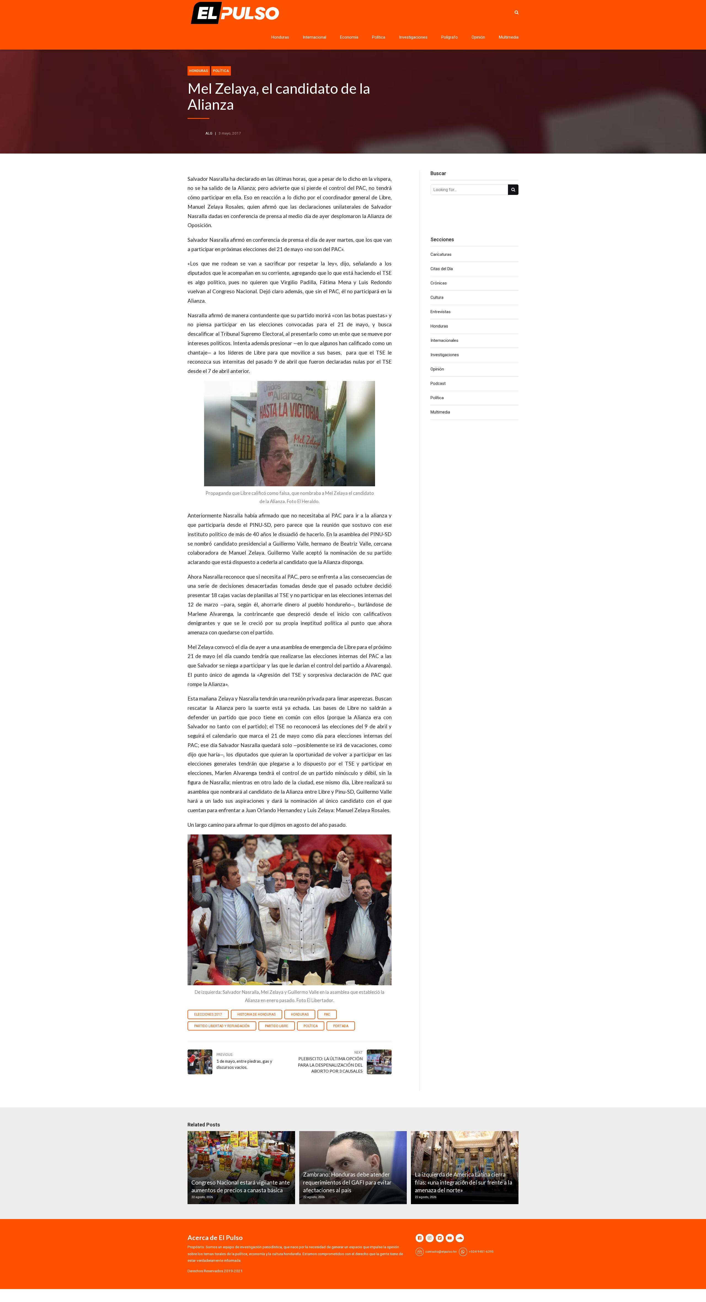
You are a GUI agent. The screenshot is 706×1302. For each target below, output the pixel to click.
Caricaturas (440, 254)
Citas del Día (441, 268)
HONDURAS (300, 1014)
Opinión (478, 37)
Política (378, 37)
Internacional (314, 37)
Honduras (280, 37)
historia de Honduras (256, 1014)
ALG (208, 133)
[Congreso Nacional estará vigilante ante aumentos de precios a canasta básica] (240, 1167)
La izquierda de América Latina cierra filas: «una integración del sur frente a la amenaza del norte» (463, 1182)
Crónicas (438, 283)
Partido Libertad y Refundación (222, 1026)
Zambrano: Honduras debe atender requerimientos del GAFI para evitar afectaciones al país (347, 1182)
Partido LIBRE (276, 1026)
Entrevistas (440, 311)
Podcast (438, 383)
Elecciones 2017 (208, 1014)
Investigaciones (413, 37)
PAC (327, 1014)
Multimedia (508, 37)
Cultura (436, 297)
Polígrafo (449, 37)
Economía (349, 37)
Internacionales (444, 340)
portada (340, 1026)
